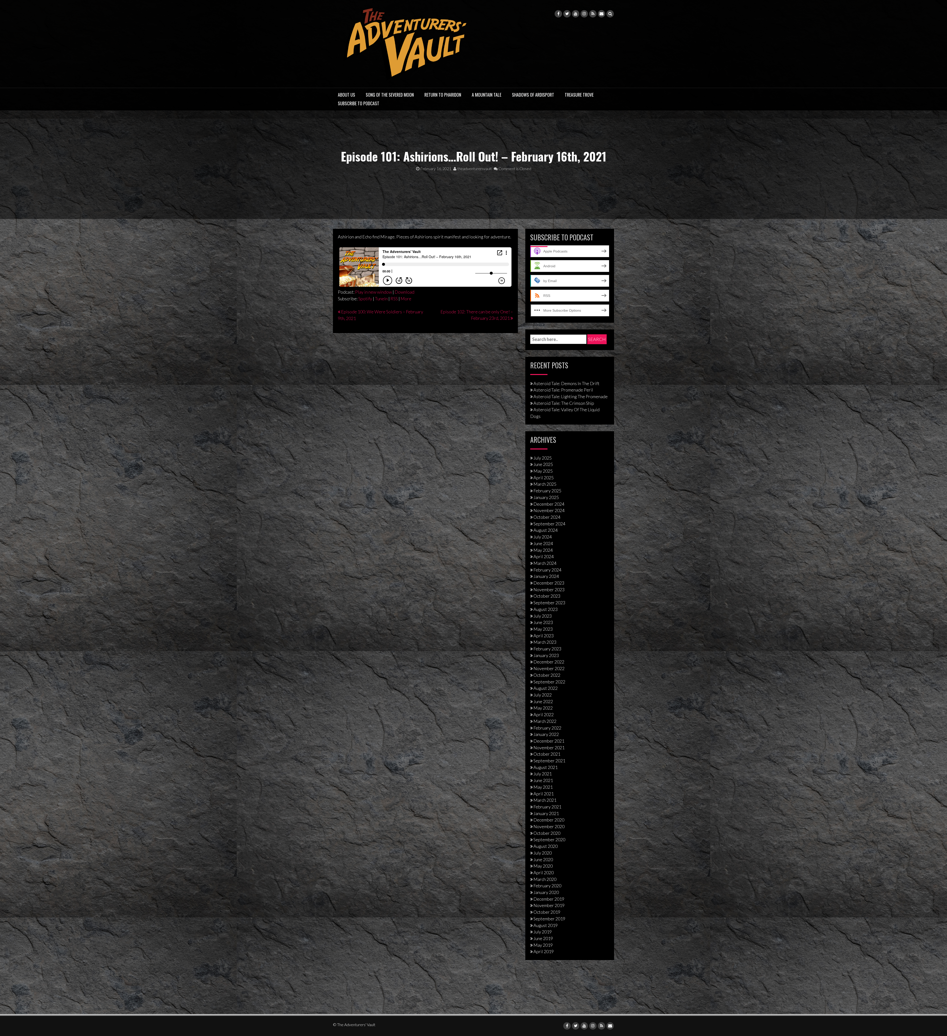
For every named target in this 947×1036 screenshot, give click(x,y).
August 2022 (545, 688)
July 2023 (542, 616)
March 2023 (544, 642)
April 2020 (543, 872)
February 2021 (547, 806)
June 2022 (543, 701)
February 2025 (547, 490)
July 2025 (542, 458)
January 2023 (546, 655)
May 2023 (543, 629)
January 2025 (546, 497)
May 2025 (543, 471)
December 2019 (548, 899)
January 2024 (546, 576)
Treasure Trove (579, 94)
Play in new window (373, 292)
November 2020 (549, 826)
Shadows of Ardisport (533, 94)
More (406, 298)
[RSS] (593, 14)
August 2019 (545, 925)
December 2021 (548, 741)
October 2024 (546, 517)
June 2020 (543, 859)
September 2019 (549, 918)
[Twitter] (567, 14)
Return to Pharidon (442, 94)
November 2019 (549, 905)
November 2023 (549, 589)
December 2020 (548, 819)
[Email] (601, 14)
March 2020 (544, 879)
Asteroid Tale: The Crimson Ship (563, 403)
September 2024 (549, 523)
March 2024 (544, 563)
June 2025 (543, 464)
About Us (346, 94)
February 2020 (547, 885)
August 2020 (545, 846)
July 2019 (542, 931)
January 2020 (546, 892)
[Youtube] (575, 14)
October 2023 (546, 596)
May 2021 (543, 787)
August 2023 (545, 609)
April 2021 (543, 793)
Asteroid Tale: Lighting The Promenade (570, 396)
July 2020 (542, 853)
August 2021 (545, 767)
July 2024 (542, 536)
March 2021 (544, 800)
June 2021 (543, 780)
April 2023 (543, 635)
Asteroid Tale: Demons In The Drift (566, 383)
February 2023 (547, 648)
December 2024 (548, 504)
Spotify (365, 298)
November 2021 (549, 747)
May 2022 (543, 708)
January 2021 (546, 813)
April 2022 (543, 714)
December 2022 (548, 661)
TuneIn (381, 298)
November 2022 (549, 668)
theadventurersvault (474, 168)
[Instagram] (584, 14)
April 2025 (543, 477)
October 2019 (546, 912)
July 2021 (542, 773)
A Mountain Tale (486, 94)
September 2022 (549, 681)
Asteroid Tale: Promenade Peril (563, 390)
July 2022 (542, 694)
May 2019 (543, 945)
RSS (394, 298)
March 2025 (544, 484)
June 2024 (543, 543)
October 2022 (546, 675)
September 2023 (549, 602)
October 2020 (546, 833)
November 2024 (549, 510)
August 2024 (545, 530)
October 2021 (546, 754)
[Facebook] (558, 14)
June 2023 (543, 622)
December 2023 (548, 583)
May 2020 (543, 866)
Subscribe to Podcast (358, 103)
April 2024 (543, 556)
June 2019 (543, 938)
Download (404, 292)
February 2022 (547, 728)
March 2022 (544, 721)
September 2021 (549, 760)
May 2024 (543, 550)
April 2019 (543, 951)
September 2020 (549, 839)
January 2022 (546, 734)
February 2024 (547, 569)
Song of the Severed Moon (390, 94)
